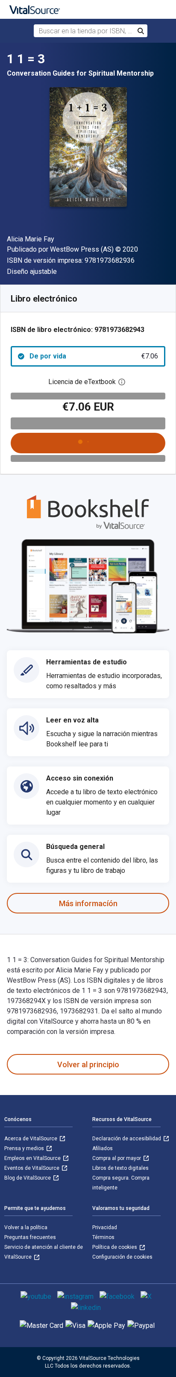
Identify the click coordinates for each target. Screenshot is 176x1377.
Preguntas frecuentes (30, 1237)
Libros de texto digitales (120, 1168)
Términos (103, 1237)
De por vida (93, 356)
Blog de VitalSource (28, 1178)
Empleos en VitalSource (33, 1158)
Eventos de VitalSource (32, 1168)
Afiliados (102, 1148)
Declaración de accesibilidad (127, 1139)
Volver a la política (25, 1227)
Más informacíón (88, 903)
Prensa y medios (24, 1148)
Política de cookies (115, 1247)
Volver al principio (88, 1064)
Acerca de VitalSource (31, 1139)
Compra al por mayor (117, 1158)
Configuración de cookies (122, 1257)
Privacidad (104, 1227)
